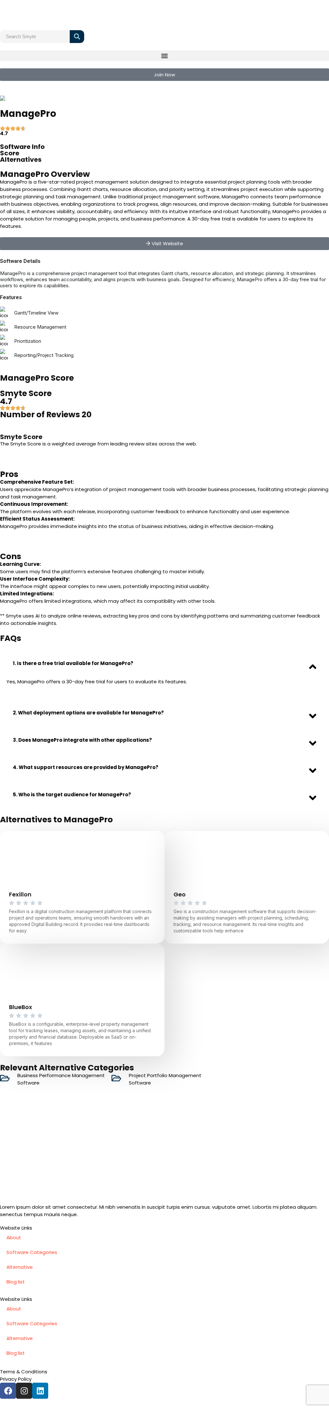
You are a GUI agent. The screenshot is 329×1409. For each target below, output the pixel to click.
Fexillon (20, 894)
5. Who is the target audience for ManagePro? (72, 794)
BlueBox (20, 1007)
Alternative (19, 1267)
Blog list (15, 1281)
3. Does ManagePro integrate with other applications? (82, 740)
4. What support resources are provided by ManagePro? (85, 767)
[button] (164, 55)
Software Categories (31, 1252)
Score (9, 153)
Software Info (22, 146)
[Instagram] (24, 1391)
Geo (179, 894)
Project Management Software (60, 98)
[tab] (164, 663)
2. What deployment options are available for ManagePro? (88, 712)
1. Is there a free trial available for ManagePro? (73, 663)
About (13, 1237)
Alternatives (20, 159)
